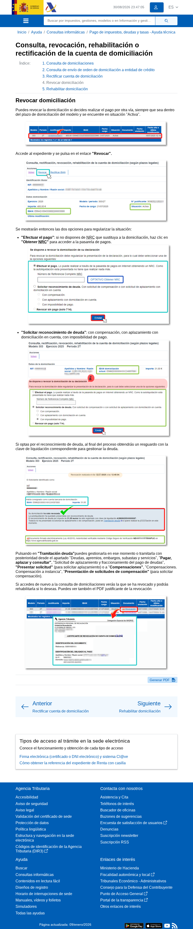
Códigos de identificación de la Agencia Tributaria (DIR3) (49, 849)
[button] (173, 7)
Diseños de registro (32, 887)
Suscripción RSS (114, 842)
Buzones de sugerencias (121, 816)
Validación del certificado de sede (44, 816)
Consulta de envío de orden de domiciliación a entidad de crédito (100, 70)
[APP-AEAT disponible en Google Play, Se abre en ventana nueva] (134, 925)
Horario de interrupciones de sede (44, 894)
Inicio (21, 32)
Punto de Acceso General (121, 894)
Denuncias (109, 829)
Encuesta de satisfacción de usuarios (131, 823)
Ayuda (36, 32)
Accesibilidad (27, 797)
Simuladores (26, 906)
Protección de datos (32, 823)
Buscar (21, 868)
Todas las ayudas (30, 913)
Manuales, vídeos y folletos (38, 900)
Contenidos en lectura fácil (38, 881)
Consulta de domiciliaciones (70, 63)
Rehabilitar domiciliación (67, 89)
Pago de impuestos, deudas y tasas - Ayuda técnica (132, 32)
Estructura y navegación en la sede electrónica (45, 838)
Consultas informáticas (66, 32)
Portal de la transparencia (121, 900)
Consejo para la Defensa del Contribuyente (136, 887)
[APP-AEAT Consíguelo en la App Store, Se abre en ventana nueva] (153, 925)
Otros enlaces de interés (120, 906)
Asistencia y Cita (114, 797)
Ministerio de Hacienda (119, 868)
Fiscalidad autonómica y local (125, 875)
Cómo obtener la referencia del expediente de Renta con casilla (73, 763)
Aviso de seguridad (32, 804)
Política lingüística (31, 829)
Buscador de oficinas (117, 810)
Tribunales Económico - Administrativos (133, 881)
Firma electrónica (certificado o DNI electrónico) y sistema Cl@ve (74, 757)
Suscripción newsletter (119, 836)
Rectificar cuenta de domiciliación (74, 76)
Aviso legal (25, 810)
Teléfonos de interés (117, 804)
